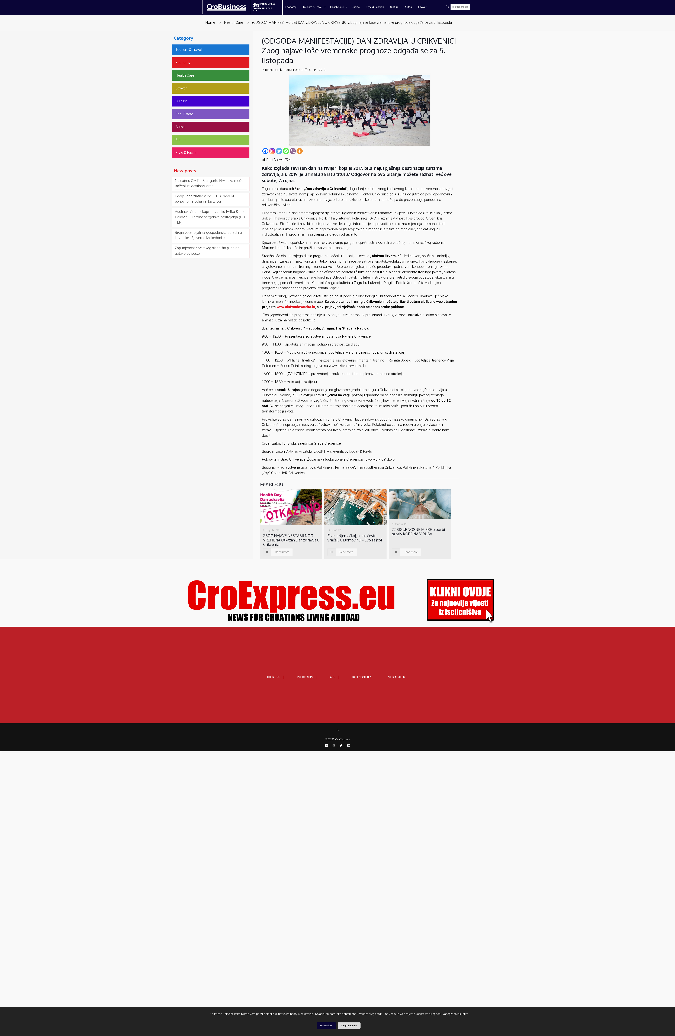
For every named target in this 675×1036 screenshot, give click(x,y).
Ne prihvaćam (349, 1025)
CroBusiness (292, 70)
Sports (180, 140)
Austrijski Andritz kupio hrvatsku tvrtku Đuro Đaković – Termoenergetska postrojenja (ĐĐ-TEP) (210, 216)
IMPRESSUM (305, 677)
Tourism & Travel (188, 49)
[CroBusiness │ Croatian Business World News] (222, 6)
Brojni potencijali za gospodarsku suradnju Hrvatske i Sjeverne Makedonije (208, 235)
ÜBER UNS (273, 677)
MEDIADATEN (396, 677)
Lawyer (181, 88)
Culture (181, 101)
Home (210, 22)
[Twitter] (279, 151)
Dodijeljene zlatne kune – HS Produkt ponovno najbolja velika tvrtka (204, 199)
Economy (182, 62)
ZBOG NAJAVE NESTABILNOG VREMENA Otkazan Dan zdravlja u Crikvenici (291, 540)
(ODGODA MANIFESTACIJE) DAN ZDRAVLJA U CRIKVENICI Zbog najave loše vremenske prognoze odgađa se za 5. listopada (352, 22)
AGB (332, 677)
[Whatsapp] (286, 151)
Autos (180, 127)
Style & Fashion (187, 152)
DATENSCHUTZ (361, 677)
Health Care (233, 22)
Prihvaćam (326, 1025)
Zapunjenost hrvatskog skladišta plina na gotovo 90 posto (207, 251)
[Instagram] (272, 151)
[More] (300, 151)
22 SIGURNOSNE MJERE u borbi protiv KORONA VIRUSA (418, 531)
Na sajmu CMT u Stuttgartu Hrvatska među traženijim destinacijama (209, 183)
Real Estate (184, 114)
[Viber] (293, 151)
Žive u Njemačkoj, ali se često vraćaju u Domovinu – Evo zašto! (354, 537)
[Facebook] (265, 151)
